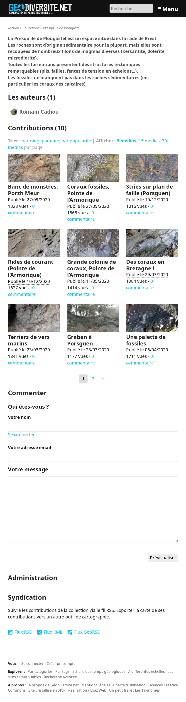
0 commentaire (22, 209)
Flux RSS (23, 632)
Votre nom (19, 417)
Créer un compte (61, 663)
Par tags (62, 671)
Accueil (13, 28)
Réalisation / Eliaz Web (87, 690)
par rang (30, 141)
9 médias (126, 141)
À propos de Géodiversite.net (54, 685)
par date (50, 141)
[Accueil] (42, 8)
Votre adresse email (29, 447)
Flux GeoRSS (87, 632)
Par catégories (40, 671)
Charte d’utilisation (129, 685)
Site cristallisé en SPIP (47, 690)
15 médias (149, 141)
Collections (30, 28)
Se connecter (21, 434)
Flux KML (53, 632)
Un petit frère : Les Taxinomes (134, 690)
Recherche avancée (60, 676)
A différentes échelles (146, 671)
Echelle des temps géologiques (98, 671)
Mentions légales (95, 685)
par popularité (76, 141)
